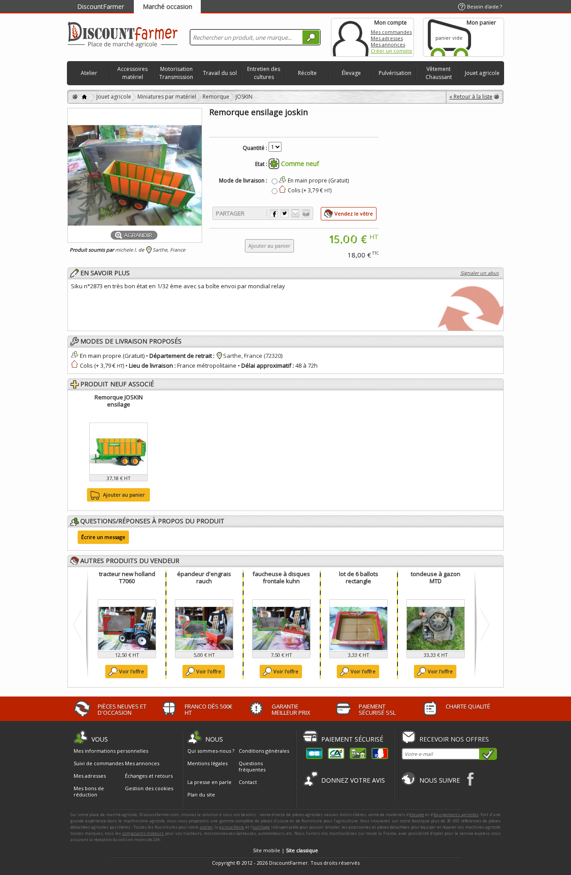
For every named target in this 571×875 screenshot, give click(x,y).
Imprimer (306, 213)
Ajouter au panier (124, 494)
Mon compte (350, 37)
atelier (206, 827)
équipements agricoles (456, 814)
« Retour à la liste (470, 96)
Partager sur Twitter (285, 213)
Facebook (471, 779)
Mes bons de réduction (89, 791)
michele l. (126, 249)
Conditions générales (264, 750)
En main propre (100, 356)
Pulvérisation (395, 73)
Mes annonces (388, 44)
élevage (417, 814)
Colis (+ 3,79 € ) (309, 190)
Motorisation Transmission (176, 73)
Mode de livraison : (243, 180)
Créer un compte (391, 50)
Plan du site (201, 794)
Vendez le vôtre (354, 213)
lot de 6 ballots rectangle (358, 577)
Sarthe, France (169, 249)
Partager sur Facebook (274, 213)
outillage (261, 827)
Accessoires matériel (132, 73)
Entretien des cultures (263, 73)
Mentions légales (207, 763)
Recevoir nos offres (454, 739)
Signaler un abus (479, 273)
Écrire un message (103, 537)
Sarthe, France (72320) (252, 355)
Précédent (79, 624)
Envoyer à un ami (295, 213)
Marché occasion (167, 6)
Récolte (307, 73)
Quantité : (255, 148)
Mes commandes (391, 32)
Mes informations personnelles (111, 751)
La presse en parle (209, 782)
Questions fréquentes (252, 766)
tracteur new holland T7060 (127, 577)
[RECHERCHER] (311, 37)
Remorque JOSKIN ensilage (119, 401)
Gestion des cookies (149, 788)
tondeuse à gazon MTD (435, 577)
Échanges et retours (149, 776)
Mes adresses (387, 38)
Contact (248, 782)
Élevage (351, 73)
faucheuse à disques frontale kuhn (281, 577)
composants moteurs (143, 833)
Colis (86, 365)
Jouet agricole (482, 73)
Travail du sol (220, 73)
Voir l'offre (131, 671)
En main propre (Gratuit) (318, 180)
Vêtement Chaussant (439, 73)
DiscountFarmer (100, 6)
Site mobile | (285, 850)
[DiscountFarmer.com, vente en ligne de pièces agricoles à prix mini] (122, 35)
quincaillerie (231, 827)
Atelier (89, 73)
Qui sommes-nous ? (210, 750)
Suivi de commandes (99, 763)
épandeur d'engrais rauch (204, 577)
